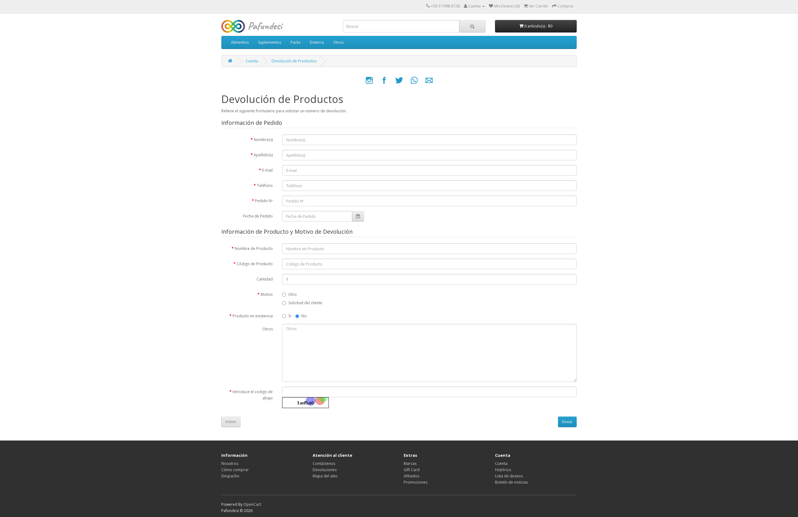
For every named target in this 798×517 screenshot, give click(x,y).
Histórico (503, 469)
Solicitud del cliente (305, 302)
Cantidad (265, 279)
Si (289, 316)
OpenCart (252, 504)
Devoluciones (325, 469)
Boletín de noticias (511, 482)
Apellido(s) (263, 155)
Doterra (317, 42)
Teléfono (265, 185)
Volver (231, 421)
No (304, 316)
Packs (295, 42)
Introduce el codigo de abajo (253, 395)
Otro (292, 294)
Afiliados (411, 476)
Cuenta (252, 61)
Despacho (230, 476)
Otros (338, 42)
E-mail (267, 170)
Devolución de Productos (294, 61)
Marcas (410, 463)
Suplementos (269, 42)
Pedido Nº (264, 200)
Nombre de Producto (254, 248)
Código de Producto (255, 263)
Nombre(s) (263, 139)
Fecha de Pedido (258, 216)
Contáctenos (324, 463)
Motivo (267, 294)
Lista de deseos (509, 476)
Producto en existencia (253, 316)
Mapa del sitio (325, 476)
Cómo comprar (235, 469)
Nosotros (229, 463)
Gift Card (412, 469)
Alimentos (240, 42)
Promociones (415, 482)
